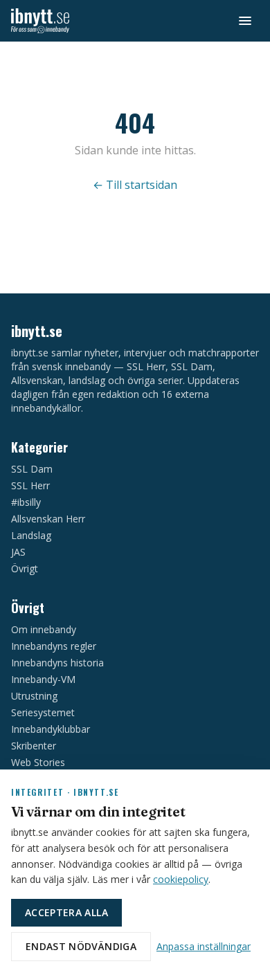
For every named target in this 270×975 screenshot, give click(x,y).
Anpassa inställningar (203, 946)
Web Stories (38, 762)
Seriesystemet (43, 712)
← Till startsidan (135, 184)
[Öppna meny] (245, 21)
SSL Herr (30, 485)
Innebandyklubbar (50, 729)
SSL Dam (32, 468)
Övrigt (24, 568)
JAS (18, 551)
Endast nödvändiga (81, 946)
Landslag (31, 535)
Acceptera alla (66, 912)
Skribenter (33, 745)
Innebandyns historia (57, 662)
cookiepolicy (180, 879)
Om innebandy (43, 629)
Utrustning (34, 695)
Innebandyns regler (53, 646)
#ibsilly (26, 502)
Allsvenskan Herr (48, 518)
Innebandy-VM (43, 679)
